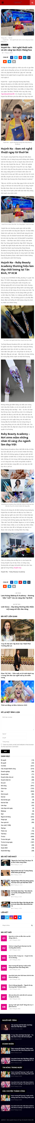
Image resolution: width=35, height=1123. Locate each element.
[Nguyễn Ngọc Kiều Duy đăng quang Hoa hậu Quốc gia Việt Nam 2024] (5, 883)
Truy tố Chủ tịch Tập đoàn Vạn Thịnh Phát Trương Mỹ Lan (16, 645)
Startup (3, 828)
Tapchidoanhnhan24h (8, 94)
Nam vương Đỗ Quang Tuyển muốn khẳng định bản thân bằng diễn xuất (22, 1073)
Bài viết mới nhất (9, 857)
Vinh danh (4, 845)
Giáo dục (4, 788)
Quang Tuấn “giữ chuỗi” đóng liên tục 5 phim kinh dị (21, 1006)
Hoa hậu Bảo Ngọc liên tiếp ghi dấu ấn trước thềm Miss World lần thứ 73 (22, 904)
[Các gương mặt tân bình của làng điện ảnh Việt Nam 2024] (5, 1027)
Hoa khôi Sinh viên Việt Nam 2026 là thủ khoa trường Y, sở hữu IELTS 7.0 (22, 1083)
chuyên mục (17, 568)
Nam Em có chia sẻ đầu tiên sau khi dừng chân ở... (20, 937)
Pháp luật (4, 819)
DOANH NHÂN (8, 1044)
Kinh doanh (4, 794)
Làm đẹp (3, 805)
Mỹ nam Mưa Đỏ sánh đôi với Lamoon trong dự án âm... (20, 996)
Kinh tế (3, 797)
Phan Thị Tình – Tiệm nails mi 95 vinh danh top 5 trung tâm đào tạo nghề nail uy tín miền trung (17, 675)
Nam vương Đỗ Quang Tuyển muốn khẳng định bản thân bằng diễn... (20, 967)
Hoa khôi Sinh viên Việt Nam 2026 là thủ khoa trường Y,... (21, 976)
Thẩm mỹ (4, 831)
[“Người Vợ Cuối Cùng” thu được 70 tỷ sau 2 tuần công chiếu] (5, 863)
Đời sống (4, 785)
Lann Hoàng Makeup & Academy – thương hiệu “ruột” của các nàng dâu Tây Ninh (17, 596)
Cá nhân (3, 766)
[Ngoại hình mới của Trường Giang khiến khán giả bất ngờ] (5, 873)
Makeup (3, 811)
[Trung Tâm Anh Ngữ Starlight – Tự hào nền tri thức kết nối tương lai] (5, 1037)
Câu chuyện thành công (8, 768)
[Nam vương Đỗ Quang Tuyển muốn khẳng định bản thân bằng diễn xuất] (5, 1051)
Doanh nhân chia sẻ (7, 777)
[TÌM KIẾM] (32, 925)
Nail (2, 44)
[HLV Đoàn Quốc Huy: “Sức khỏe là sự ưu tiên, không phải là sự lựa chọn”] (5, 893)
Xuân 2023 (4, 848)
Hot (2, 791)
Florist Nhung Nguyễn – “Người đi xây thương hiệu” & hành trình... (20, 986)
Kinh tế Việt (4, 802)
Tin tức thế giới (5, 839)
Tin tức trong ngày (6, 842)
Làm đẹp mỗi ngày (7, 808)
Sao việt (3, 825)
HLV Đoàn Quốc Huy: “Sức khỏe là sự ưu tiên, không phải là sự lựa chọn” (21, 892)
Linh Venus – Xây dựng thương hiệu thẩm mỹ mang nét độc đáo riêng (17, 608)
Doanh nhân (4, 774)
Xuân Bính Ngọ (5, 850)
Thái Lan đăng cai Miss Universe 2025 (14, 705)
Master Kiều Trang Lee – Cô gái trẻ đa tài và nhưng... (21, 957)
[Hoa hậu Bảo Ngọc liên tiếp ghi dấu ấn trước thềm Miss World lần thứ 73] (5, 905)
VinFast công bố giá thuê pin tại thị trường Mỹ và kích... (20, 947)
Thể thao (3, 834)
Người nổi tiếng (6, 817)
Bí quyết (3, 760)
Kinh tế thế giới (5, 800)
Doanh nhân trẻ (5, 780)
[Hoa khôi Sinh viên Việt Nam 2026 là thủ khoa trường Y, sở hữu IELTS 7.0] (5, 1061)
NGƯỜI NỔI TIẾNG (9, 1020)
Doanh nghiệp (5, 771)
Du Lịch (3, 783)
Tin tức (6, 44)
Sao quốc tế (4, 822)
